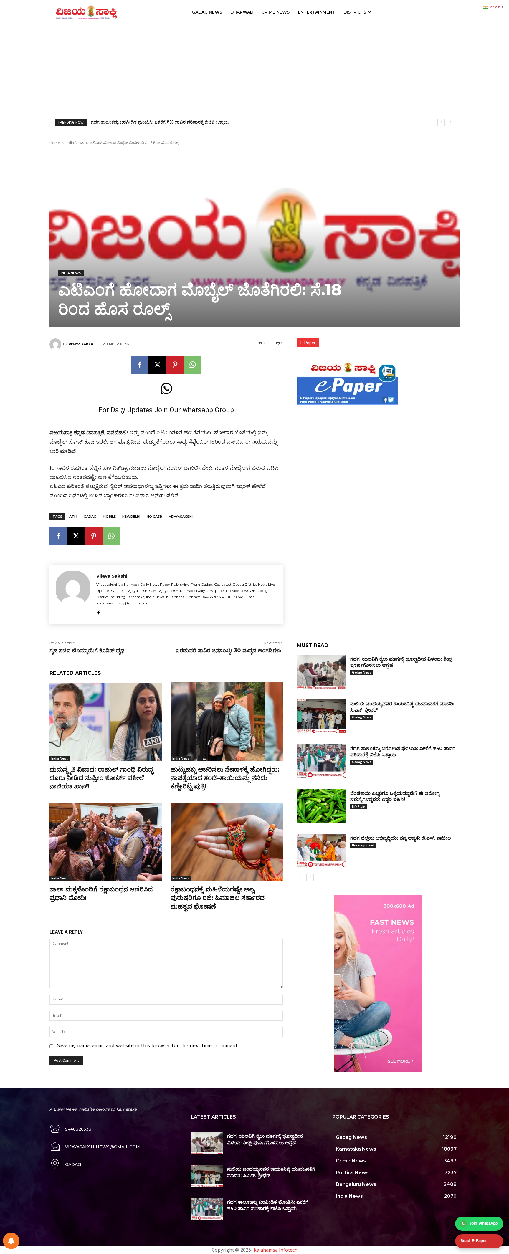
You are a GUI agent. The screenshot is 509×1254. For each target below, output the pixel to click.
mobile (109, 516)
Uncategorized (363, 845)
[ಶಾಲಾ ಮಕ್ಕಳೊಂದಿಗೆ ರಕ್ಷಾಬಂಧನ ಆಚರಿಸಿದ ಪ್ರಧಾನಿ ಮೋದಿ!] (105, 842)
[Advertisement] (254, 68)
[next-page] (310, 877)
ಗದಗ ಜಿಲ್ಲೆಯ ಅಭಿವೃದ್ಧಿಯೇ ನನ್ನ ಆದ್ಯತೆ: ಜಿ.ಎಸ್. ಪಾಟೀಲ (400, 838)
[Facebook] (139, 365)
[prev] (441, 122)
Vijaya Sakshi (82, 344)
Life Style (358, 807)
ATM (73, 516)
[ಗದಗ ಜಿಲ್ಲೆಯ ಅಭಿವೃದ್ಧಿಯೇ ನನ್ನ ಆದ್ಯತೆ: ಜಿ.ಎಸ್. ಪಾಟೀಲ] (321, 851)
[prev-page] (300, 877)
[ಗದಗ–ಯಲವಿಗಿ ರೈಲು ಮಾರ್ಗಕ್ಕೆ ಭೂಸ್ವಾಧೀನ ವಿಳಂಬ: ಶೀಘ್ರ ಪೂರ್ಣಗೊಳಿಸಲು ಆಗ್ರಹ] (321, 672)
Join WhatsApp (484, 1223)
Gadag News (361, 672)
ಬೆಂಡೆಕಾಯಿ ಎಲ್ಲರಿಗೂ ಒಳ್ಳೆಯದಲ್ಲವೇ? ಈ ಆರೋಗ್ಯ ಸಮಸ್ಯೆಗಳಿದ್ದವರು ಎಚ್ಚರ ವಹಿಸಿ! (158, 122)
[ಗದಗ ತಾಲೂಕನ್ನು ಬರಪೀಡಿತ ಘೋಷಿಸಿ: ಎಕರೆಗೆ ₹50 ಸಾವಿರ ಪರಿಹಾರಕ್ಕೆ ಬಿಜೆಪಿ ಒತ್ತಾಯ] (321, 761)
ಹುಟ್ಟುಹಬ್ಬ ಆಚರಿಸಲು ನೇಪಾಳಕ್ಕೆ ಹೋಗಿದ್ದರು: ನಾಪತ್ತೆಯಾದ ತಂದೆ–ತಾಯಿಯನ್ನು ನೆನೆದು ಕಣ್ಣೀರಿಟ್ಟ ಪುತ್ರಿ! (225, 777)
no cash (154, 516)
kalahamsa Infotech (276, 1250)
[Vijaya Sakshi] (56, 344)
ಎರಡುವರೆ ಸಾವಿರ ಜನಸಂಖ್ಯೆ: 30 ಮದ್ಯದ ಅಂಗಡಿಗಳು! (229, 650)
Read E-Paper (473, 1241)
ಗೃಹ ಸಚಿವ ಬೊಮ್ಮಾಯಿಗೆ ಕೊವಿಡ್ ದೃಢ (87, 650)
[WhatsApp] (192, 365)
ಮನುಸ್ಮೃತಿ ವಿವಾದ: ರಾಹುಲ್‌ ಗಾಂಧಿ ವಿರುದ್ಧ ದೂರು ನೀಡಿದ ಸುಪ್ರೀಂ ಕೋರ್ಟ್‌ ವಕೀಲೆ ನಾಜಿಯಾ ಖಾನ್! (101, 777)
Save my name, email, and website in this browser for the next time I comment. (148, 1046)
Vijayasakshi (181, 516)
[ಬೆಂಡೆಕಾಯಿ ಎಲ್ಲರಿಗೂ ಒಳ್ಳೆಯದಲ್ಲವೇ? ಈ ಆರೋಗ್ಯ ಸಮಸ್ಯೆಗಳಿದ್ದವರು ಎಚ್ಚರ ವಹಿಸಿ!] (321, 806)
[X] (157, 365)
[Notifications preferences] (11, 1241)
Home (54, 142)
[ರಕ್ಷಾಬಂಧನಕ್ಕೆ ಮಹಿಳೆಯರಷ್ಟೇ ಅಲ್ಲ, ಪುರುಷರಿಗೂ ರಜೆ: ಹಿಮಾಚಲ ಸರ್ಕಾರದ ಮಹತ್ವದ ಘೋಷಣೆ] (227, 842)
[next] (450, 122)
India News (75, 142)
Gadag (90, 516)
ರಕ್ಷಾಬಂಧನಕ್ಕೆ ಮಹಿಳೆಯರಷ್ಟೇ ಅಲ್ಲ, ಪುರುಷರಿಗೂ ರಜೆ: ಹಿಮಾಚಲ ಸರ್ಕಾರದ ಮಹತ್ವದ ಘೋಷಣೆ (218, 897)
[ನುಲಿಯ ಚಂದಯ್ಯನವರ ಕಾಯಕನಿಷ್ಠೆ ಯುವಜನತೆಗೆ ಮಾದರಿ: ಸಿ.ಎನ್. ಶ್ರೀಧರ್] (321, 716)
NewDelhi (131, 516)
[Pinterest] (175, 365)
